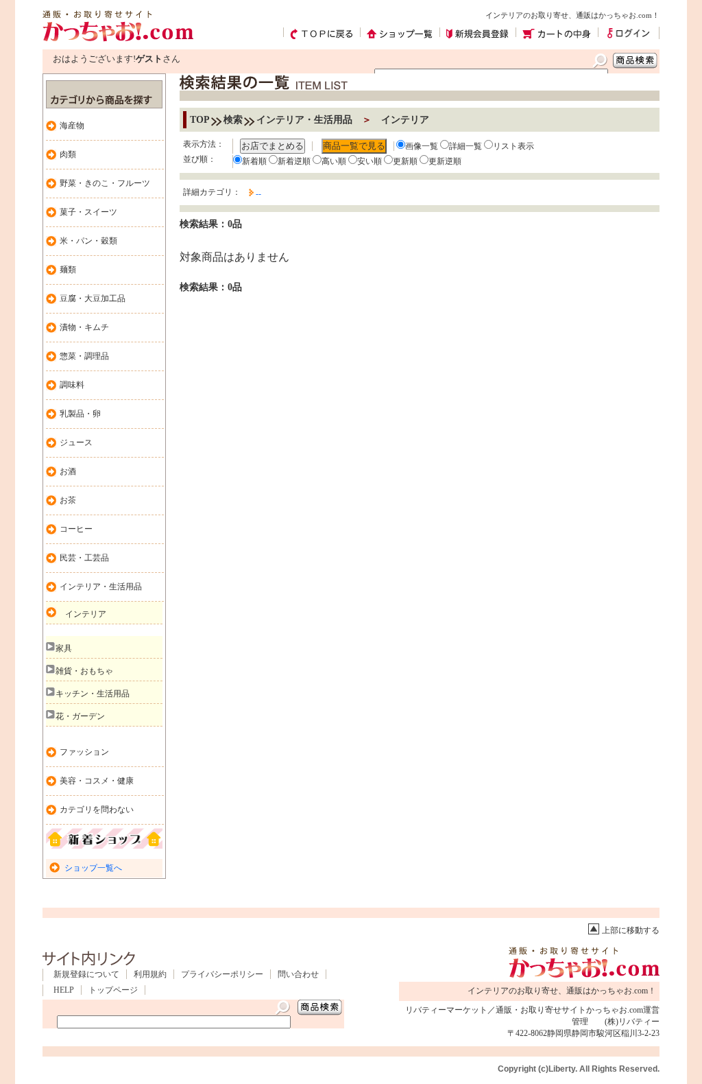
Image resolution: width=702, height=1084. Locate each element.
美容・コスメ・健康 (97, 781)
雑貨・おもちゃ (84, 671)
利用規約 (150, 974)
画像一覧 (421, 146)
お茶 (68, 500)
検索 (233, 120)
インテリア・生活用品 (101, 586)
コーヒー (76, 529)
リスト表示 (513, 146)
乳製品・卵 (80, 414)
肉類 (68, 154)
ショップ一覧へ (93, 868)
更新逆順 (444, 161)
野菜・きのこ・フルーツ (105, 183)
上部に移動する (630, 930)
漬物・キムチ (84, 327)
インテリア (85, 614)
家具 (64, 648)
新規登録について (86, 974)
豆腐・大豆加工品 (92, 298)
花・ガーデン (80, 716)
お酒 (68, 471)
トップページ (113, 990)
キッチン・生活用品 (93, 693)
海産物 (72, 125)
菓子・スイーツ (88, 212)
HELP (63, 990)
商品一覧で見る (354, 146)
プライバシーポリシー (222, 974)
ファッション (84, 752)
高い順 (334, 161)
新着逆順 (294, 161)
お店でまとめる (272, 146)
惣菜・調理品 (84, 356)
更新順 (405, 161)
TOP (200, 120)
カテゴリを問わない (97, 809)
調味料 (72, 385)
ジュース (76, 442)
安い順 (369, 161)
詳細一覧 (465, 146)
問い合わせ (298, 974)
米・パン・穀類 (88, 241)
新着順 (254, 161)
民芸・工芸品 (84, 558)
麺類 (68, 269)
